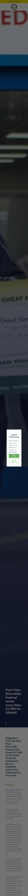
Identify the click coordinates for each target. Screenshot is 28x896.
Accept (14, 456)
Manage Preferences (14, 461)
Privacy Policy (12, 452)
